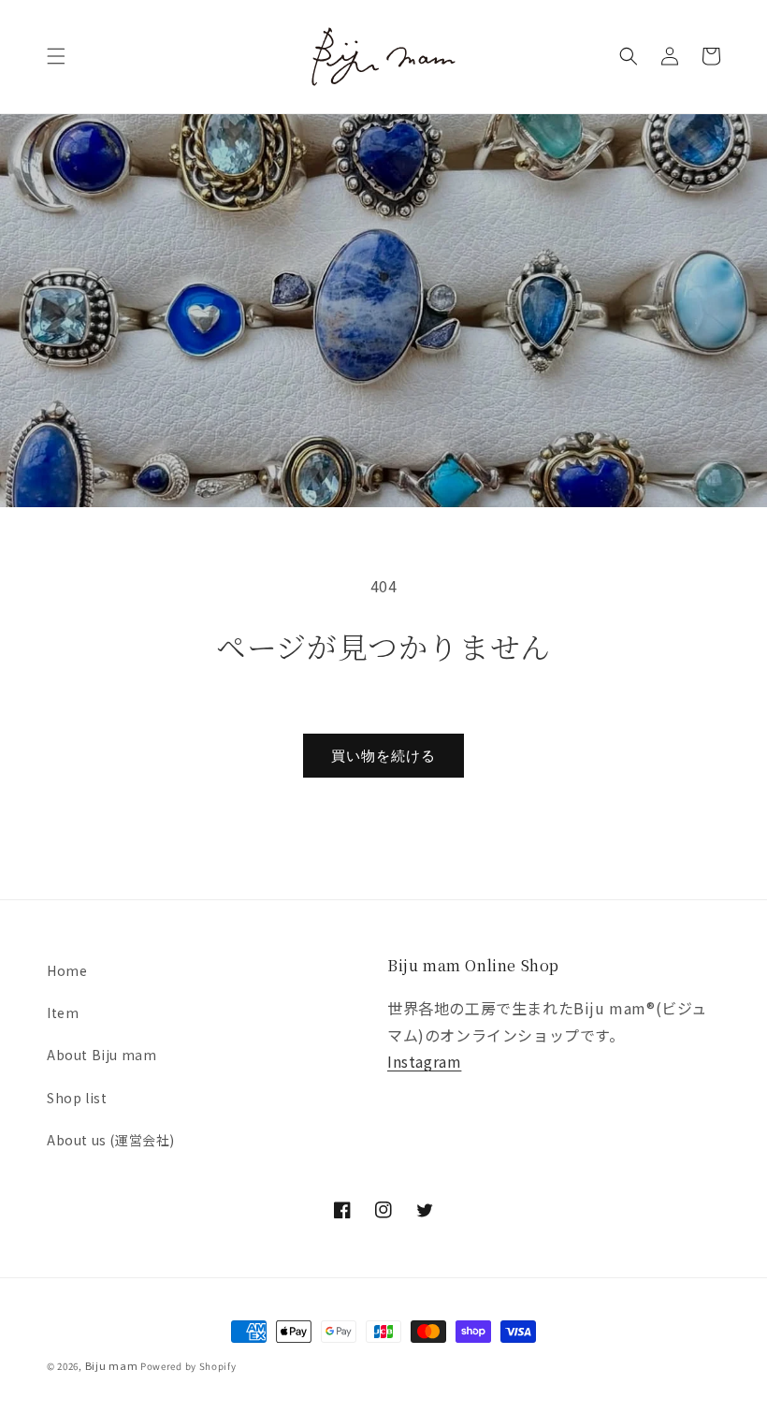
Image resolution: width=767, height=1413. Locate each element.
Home (67, 970)
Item (63, 1012)
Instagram (424, 1061)
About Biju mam (101, 1054)
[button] (56, 56)
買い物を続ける (383, 756)
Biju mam (111, 1365)
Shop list (77, 1097)
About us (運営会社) (111, 1139)
